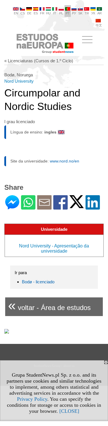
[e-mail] (44, 207)
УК (93, 13)
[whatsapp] (28, 207)
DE (29, 13)
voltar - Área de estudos (49, 305)
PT (68, 13)
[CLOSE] (69, 411)
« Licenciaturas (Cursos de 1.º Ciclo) (38, 60)
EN (16, 13)
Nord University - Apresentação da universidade (54, 248)
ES (36, 13)
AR (99, 13)
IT (54, 13)
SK (80, 13)
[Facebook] (60, 207)
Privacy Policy (32, 399)
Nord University (19, 81)
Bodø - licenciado (38, 281)
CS (22, 13)
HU (48, 13)
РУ (74, 13)
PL (61, 13)
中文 (99, 25)
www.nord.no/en (64, 161)
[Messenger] (12, 207)
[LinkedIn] (93, 207)
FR (42, 13)
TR (87, 13)
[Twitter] (76, 206)
